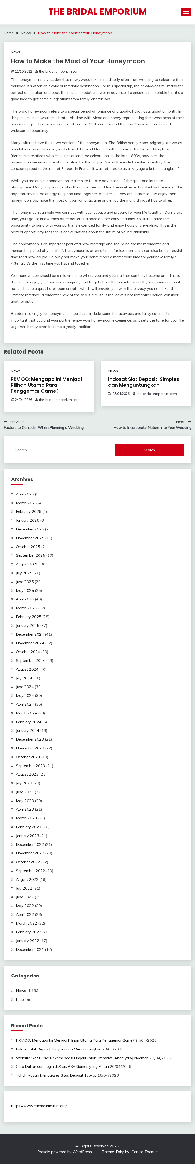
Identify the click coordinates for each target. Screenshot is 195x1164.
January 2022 (27, 940)
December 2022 (30, 844)
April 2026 (25, 494)
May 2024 (25, 695)
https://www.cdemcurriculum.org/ (39, 1105)
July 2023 (24, 783)
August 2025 (27, 564)
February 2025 (28, 616)
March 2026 (26, 502)
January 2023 (27, 835)
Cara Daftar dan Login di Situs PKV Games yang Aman (62, 1066)
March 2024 (26, 713)
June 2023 (25, 791)
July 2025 (24, 572)
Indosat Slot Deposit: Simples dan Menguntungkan (143, 382)
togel (20, 999)
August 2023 (27, 774)
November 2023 (30, 748)
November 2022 (30, 853)
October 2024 (28, 651)
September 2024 (30, 660)
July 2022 (24, 888)
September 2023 (30, 765)
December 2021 (30, 949)
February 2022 (28, 932)
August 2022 (27, 879)
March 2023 (26, 818)
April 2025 (25, 599)
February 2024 (28, 721)
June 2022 (25, 896)
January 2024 (27, 730)
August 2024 (27, 669)
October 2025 (28, 546)
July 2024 (24, 678)
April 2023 (25, 809)
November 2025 (30, 537)
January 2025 (27, 625)
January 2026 (27, 520)
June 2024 (25, 686)
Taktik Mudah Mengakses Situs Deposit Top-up (56, 1075)
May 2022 (25, 905)
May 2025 (25, 590)
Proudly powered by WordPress (65, 1151)
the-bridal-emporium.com (59, 71)
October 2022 (28, 861)
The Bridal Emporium (97, 11)
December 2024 (30, 634)
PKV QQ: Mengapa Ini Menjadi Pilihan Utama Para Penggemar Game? (46, 385)
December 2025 (30, 529)
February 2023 (28, 826)
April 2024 (25, 704)
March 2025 (26, 607)
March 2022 (26, 923)
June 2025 (25, 581)
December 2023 (30, 739)
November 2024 (30, 642)
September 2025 (30, 555)
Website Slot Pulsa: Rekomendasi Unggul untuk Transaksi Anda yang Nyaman (82, 1057)
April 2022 (25, 914)
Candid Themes (145, 1151)
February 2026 (28, 511)
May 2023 (25, 800)
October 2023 (28, 756)
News (15, 52)
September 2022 (30, 870)
